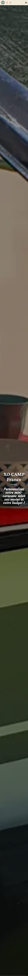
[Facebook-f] (7, 3)
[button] (26, 2)
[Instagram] (10, 3)
